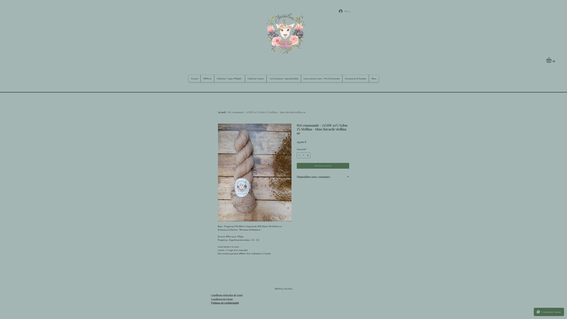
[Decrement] (299, 155)
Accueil (222, 112)
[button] (552, 60)
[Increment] (308, 155)
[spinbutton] (303, 155)
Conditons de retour (222, 299)
